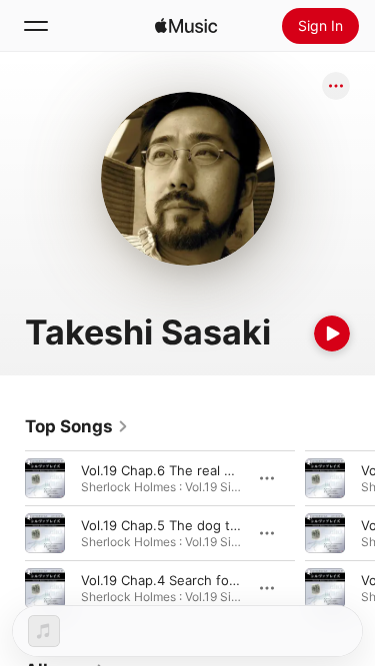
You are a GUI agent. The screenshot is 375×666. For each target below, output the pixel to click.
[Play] (332, 333)
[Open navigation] (36, 26)
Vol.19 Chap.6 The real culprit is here (195, 470)
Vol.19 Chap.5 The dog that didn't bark (200, 525)
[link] (77, 426)
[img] (186, 26)
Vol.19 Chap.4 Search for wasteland (191, 580)
